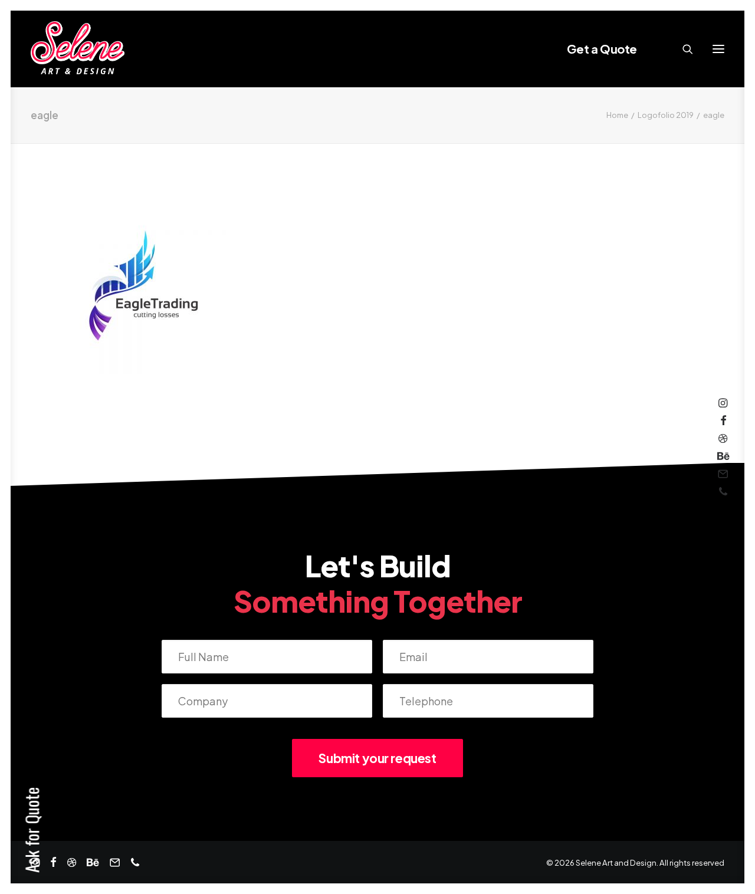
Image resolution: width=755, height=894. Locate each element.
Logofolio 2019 (666, 115)
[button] (718, 49)
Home (617, 115)
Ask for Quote (31, 830)
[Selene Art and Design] (77, 49)
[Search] (682, 49)
